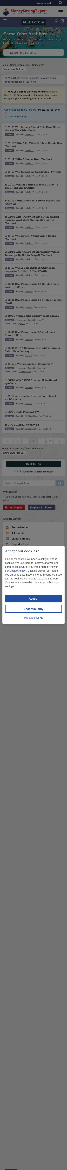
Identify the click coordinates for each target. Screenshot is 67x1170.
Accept (33, 598)
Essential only (33, 609)
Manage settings (33, 617)
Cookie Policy (17, 570)
